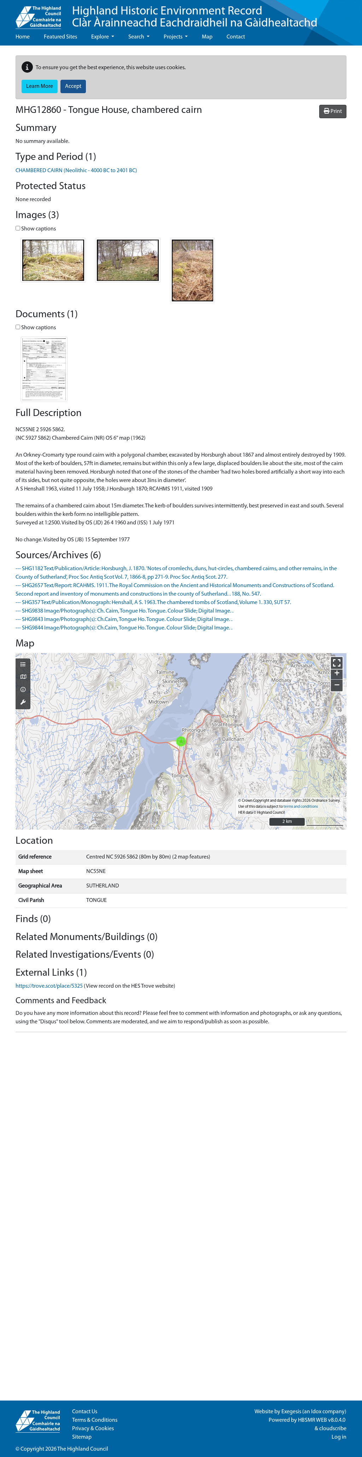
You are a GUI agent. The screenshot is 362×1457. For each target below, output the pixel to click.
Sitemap (82, 1437)
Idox (316, 1412)
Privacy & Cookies (93, 1429)
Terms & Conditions (94, 1420)
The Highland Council (82, 1449)
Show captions (38, 229)
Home (23, 37)
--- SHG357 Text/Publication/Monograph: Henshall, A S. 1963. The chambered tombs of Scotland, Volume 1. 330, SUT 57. (153, 603)
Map (207, 37)
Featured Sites (60, 37)
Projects (173, 37)
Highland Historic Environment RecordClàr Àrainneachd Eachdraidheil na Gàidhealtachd (194, 17)
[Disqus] (181, 1126)
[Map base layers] (23, 677)
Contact (236, 37)
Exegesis (291, 1412)
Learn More (39, 86)
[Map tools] (23, 703)
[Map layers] (23, 665)
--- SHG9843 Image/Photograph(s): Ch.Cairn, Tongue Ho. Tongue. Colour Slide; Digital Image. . (124, 619)
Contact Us (84, 1412)
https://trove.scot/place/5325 (49, 986)
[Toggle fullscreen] (337, 663)
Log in (339, 1437)
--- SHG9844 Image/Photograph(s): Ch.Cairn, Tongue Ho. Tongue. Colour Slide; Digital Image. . (124, 628)
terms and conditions (301, 807)
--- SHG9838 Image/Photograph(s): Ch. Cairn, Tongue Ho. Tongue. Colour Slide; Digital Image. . (124, 611)
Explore (100, 37)
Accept (73, 86)
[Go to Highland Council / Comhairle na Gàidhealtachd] (38, 14)
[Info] (23, 690)
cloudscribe (332, 1429)
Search (136, 37)
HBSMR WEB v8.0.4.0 (322, 1420)
